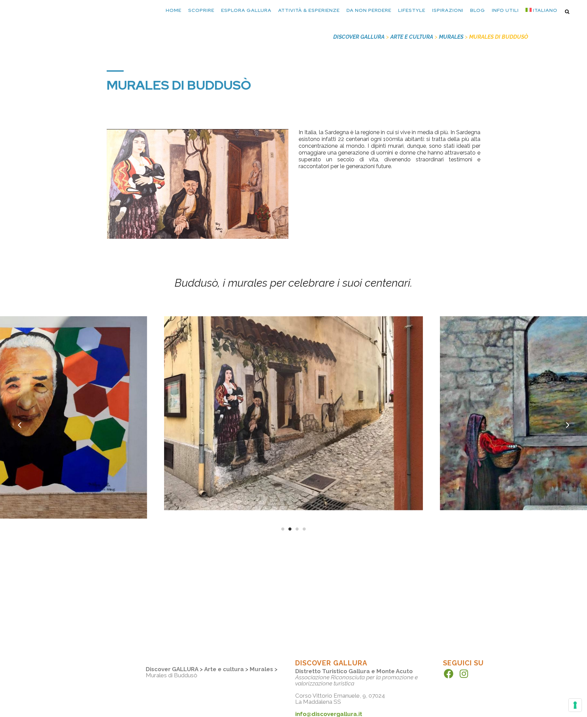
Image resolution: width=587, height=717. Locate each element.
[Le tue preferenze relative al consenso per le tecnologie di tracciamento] (575, 705)
